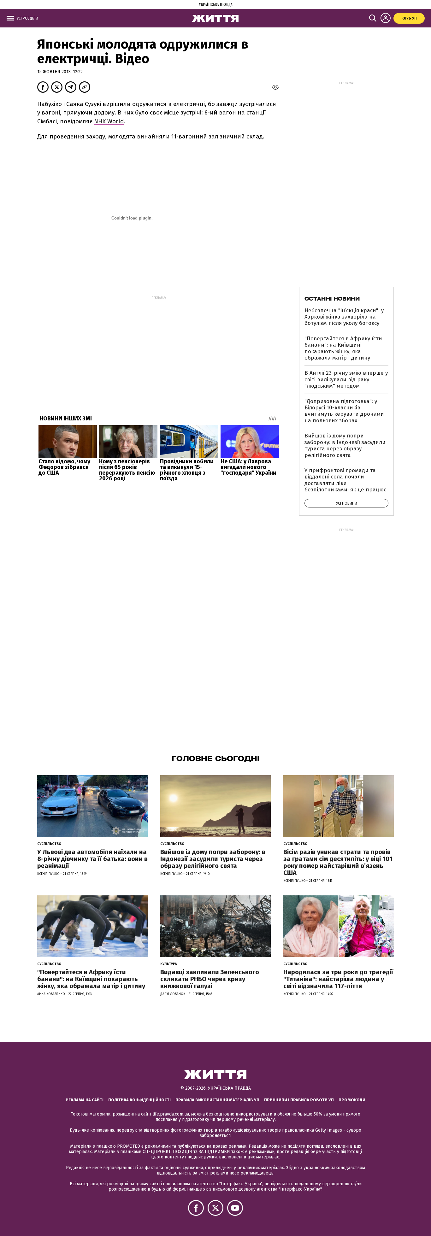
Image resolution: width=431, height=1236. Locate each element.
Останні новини (332, 298)
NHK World (109, 121)
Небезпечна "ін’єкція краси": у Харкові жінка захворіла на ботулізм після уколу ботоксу (344, 317)
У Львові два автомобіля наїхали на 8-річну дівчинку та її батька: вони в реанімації (92, 859)
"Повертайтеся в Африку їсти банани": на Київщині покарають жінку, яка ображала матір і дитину (343, 348)
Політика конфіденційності (139, 1100)
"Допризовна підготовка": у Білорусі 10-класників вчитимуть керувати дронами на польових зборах (344, 411)
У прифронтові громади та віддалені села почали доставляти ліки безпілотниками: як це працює (345, 480)
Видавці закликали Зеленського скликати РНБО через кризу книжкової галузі (209, 979)
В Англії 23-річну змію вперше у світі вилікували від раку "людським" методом (346, 379)
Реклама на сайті (84, 1100)
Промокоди (352, 1100)
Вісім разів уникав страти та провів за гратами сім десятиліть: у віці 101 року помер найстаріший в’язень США (338, 862)
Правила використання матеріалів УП (217, 1100)
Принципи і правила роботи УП (299, 1100)
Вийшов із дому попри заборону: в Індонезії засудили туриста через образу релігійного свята (345, 445)
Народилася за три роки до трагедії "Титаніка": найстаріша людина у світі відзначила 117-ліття (338, 979)
